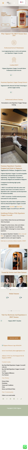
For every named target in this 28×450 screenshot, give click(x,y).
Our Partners (5, 375)
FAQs (3, 387)
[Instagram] (7, 398)
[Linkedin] (10, 398)
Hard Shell (19, 206)
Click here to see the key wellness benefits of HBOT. (13, 241)
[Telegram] (14, 398)
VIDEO (5, 24)
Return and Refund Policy (8, 389)
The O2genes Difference (8, 373)
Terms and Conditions (7, 385)
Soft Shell (12, 206)
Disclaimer (4, 383)
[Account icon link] (14, 3)
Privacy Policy (5, 381)
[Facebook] (3, 398)
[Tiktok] (21, 398)
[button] (25, 3)
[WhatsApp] (17, 398)
